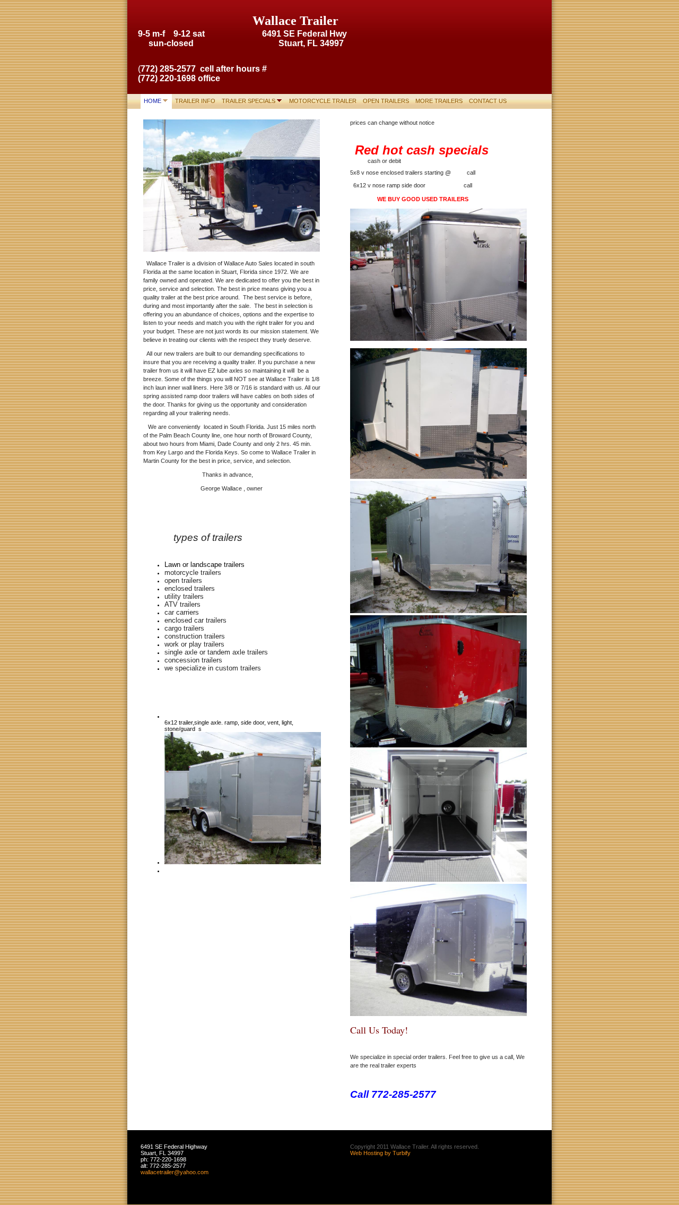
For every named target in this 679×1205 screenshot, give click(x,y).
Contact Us (488, 101)
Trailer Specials (248, 101)
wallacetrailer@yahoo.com (174, 1172)
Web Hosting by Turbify (380, 1153)
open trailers (386, 101)
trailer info (195, 101)
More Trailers (439, 101)
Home (152, 101)
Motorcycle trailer (322, 101)
